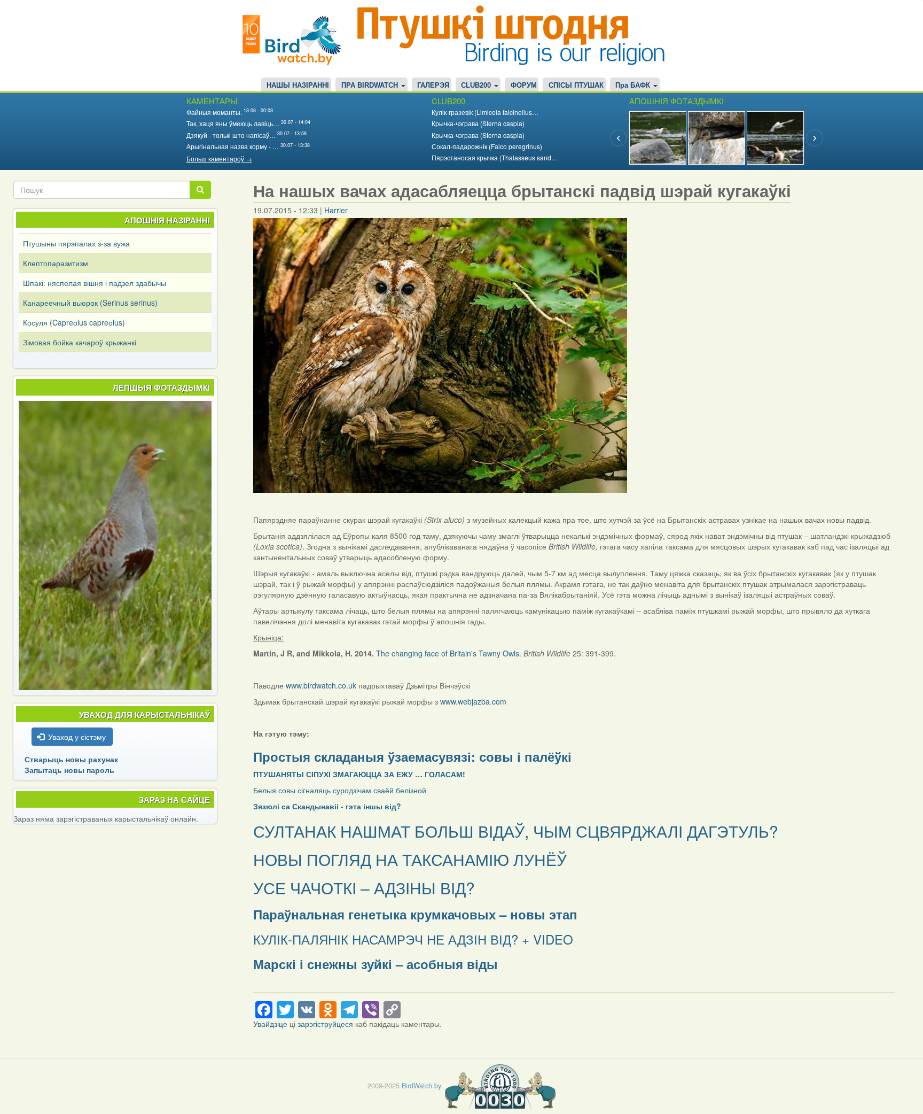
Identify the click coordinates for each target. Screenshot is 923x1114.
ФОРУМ (524, 85)
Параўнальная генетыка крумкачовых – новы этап (415, 914)
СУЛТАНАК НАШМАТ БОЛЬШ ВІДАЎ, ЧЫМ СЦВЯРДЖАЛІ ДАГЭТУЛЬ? (515, 830)
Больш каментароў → (219, 158)
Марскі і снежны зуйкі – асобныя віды (375, 964)
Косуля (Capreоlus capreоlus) (74, 322)
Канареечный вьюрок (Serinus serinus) (90, 302)
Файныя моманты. (214, 112)
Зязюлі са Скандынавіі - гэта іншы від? (327, 806)
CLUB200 (477, 85)
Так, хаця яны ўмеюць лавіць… (232, 123)
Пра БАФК (633, 85)
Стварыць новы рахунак (71, 759)
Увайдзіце (270, 1023)
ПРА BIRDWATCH (370, 85)
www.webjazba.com (473, 701)
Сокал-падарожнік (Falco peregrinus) (487, 146)
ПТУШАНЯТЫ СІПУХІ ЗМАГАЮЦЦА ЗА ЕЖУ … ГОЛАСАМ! (359, 774)
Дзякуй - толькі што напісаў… (231, 135)
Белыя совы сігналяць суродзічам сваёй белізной (339, 790)
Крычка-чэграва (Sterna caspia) (478, 123)
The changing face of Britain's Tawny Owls (447, 653)
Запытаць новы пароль (69, 769)
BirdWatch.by (421, 1085)
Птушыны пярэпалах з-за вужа (76, 243)
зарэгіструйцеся (325, 1023)
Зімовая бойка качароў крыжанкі (79, 342)
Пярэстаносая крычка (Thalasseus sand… (495, 157)
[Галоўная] (295, 38)
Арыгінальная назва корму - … (232, 146)
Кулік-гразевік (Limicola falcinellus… (485, 112)
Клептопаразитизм (55, 263)
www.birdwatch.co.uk (321, 685)
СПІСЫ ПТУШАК (576, 85)
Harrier (336, 210)
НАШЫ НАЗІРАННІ (298, 85)
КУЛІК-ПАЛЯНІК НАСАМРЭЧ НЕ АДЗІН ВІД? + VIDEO (413, 939)
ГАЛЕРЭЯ (433, 85)
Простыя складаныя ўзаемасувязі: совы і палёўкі (412, 756)
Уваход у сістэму (77, 736)
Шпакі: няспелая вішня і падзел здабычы (94, 282)
